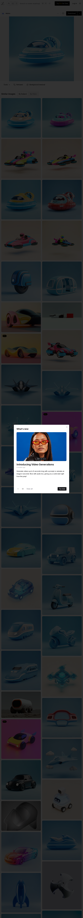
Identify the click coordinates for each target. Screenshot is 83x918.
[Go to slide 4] (43, 458)
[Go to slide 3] (41, 458)
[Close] (67, 427)
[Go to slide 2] (39, 458)
